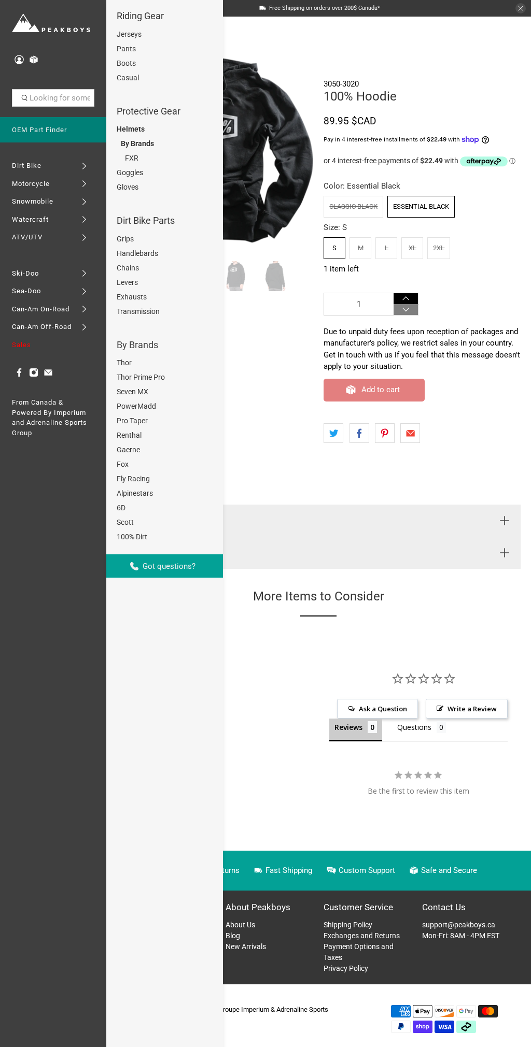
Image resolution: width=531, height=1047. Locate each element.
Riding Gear (140, 15)
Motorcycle (31, 184)
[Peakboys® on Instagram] (33, 375)
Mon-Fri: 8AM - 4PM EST (460, 935)
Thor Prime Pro (141, 377)
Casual (128, 78)
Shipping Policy (348, 925)
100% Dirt (132, 537)
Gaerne (128, 450)
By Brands (137, 143)
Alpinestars (135, 493)
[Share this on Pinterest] (385, 433)
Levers (127, 282)
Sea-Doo (26, 291)
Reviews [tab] (348, 727)
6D (121, 508)
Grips (125, 239)
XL (412, 248)
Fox (123, 464)
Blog (233, 935)
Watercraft (30, 219)
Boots (126, 63)
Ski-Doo (25, 273)
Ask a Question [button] (383, 708)
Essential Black (421, 206)
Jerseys (129, 34)
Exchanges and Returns (362, 935)
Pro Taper (132, 421)
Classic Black (353, 206)
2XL (438, 248)
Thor (124, 362)
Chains (128, 268)
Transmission (138, 311)
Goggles (130, 172)
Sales (21, 345)
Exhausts (132, 297)
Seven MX (132, 392)
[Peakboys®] (51, 23)
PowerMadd (136, 406)
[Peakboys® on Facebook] (19, 375)
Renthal (129, 435)
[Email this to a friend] (410, 433)
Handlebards (137, 253)
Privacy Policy (346, 968)
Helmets (131, 129)
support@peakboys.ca (458, 925)
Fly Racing (133, 479)
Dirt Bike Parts (146, 220)
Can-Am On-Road (40, 309)
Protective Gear (148, 111)
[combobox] (53, 98)
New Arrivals (246, 946)
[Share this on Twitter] (333, 433)
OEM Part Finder (39, 130)
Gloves (127, 187)
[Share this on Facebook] (359, 433)
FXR (131, 158)
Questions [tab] (414, 727)
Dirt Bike (26, 165)
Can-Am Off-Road (42, 327)
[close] (520, 8)
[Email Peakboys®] (48, 375)
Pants (126, 49)
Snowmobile (32, 201)
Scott (125, 522)
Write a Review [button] (472, 708)
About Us (240, 925)
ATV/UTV (27, 237)
